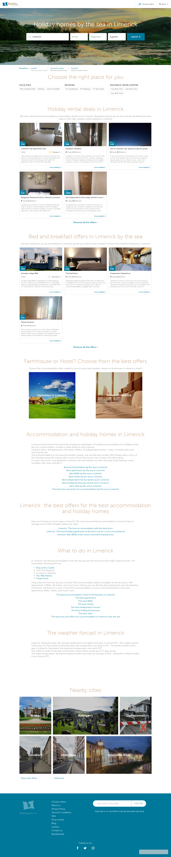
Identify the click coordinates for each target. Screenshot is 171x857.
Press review (58, 819)
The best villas (85, 613)
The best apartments (85, 597)
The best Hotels (85, 604)
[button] (77, 848)
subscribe (138, 803)
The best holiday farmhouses (85, 610)
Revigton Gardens (73, 149)
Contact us (57, 830)
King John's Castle (45, 567)
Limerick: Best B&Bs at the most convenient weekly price (85, 534)
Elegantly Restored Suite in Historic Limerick (40, 197)
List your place (59, 801)
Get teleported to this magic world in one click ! (87, 197)
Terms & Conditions (61, 812)
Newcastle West (29, 778)
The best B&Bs (85, 601)
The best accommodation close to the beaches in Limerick (85, 594)
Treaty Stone (42, 578)
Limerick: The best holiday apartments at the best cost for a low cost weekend (86, 531)
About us (56, 805)
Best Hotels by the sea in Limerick (85, 476)
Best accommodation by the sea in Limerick (85, 467)
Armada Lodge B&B (29, 273)
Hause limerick (27, 322)
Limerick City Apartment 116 (33, 149)
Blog (54, 823)
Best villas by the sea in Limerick (85, 486)
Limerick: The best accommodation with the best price (85, 528)
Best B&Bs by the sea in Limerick (85, 473)
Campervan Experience (120, 273)
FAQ (54, 816)
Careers (55, 826)
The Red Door (72, 273)
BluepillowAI (58, 834)
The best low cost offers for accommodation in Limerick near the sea (85, 616)
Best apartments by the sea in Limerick (85, 470)
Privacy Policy (58, 809)
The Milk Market (44, 575)
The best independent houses (85, 607)
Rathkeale (59, 778)
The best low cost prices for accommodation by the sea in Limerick (85, 489)
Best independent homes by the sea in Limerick (85, 479)
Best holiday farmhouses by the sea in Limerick (85, 483)
